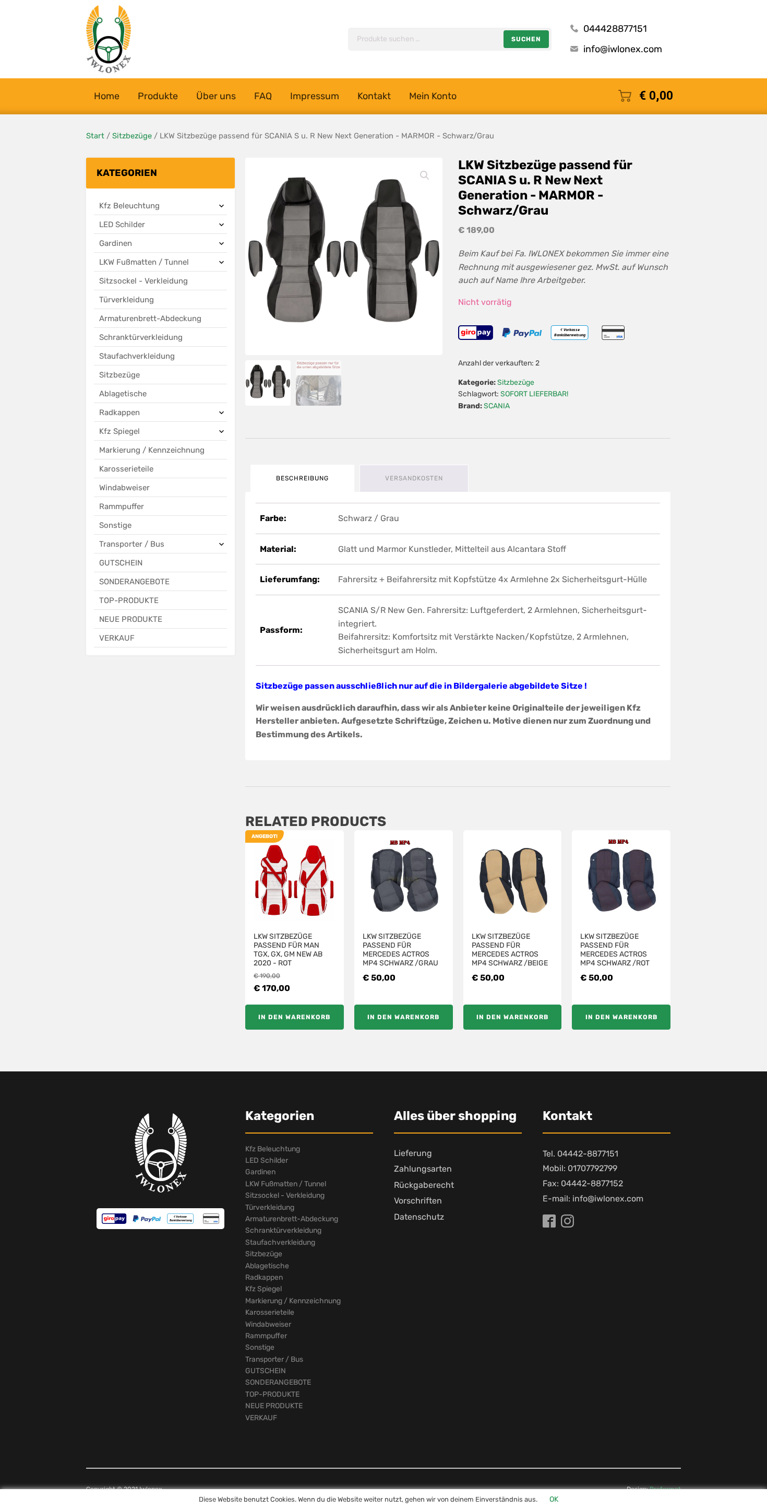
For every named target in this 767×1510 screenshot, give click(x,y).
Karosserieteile (126, 469)
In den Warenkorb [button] (294, 1017)
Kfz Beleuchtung (129, 205)
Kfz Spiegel (119, 431)
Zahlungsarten (423, 1169)
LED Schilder (122, 224)
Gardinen (115, 243)
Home (106, 96)
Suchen (526, 39)
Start (95, 135)
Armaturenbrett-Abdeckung (150, 318)
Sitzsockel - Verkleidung (143, 281)
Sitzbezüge (132, 135)
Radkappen (119, 412)
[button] (424, 175)
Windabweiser (124, 487)
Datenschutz (419, 1217)
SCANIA (497, 406)
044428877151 (615, 28)
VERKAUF (117, 638)
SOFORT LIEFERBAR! (534, 394)
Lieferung (413, 1153)
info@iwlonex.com (622, 49)
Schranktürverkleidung (141, 337)
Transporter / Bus (131, 544)
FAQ (263, 96)
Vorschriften (418, 1201)
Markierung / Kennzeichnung (152, 450)
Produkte (158, 96)
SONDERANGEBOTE (134, 581)
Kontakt (374, 96)
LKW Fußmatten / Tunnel (144, 262)
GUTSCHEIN (120, 563)
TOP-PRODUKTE (129, 600)
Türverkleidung (126, 299)
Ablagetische (123, 393)
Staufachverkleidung (137, 356)
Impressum (314, 96)
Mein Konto (433, 96)
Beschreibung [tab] (302, 478)
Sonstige (115, 525)
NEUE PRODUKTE (130, 619)
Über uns (216, 96)
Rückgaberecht (424, 1185)
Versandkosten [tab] (414, 478)
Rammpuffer (121, 506)
